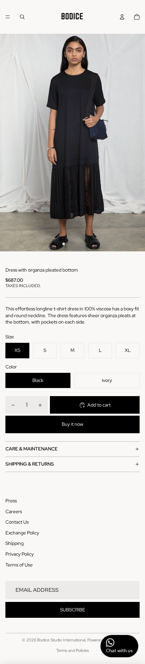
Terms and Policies (72, 650)
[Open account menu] (122, 16)
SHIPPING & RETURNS (29, 464)
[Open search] (22, 16)
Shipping (14, 543)
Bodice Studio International (61, 640)
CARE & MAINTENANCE (31, 449)
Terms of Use (19, 565)
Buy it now (72, 424)
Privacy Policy (19, 554)
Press (11, 501)
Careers (13, 511)
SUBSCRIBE (72, 610)
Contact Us (17, 522)
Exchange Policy (22, 533)
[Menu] (8, 17)
